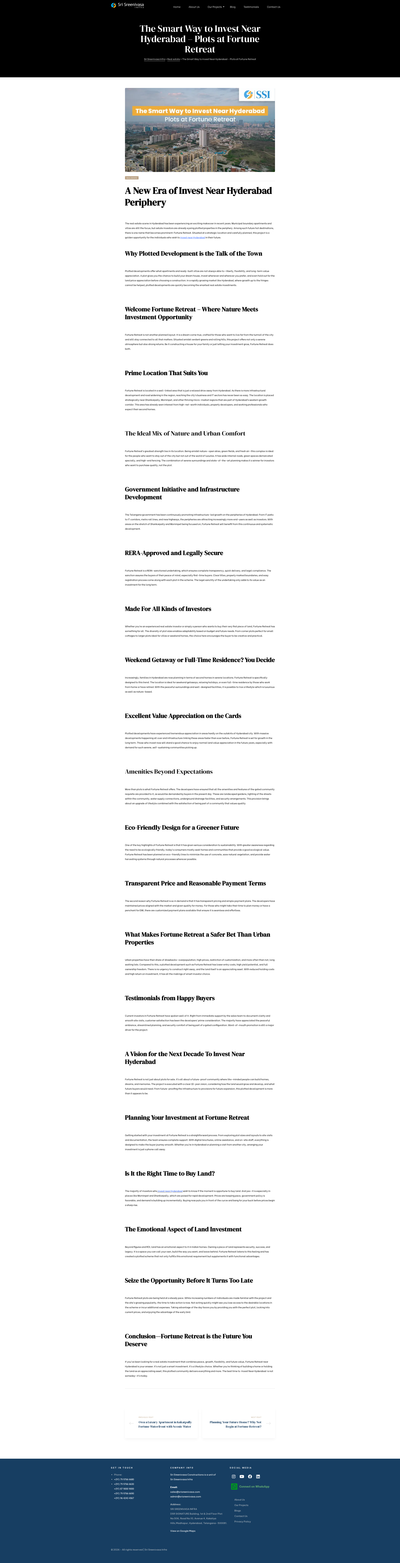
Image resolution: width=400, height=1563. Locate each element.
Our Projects (215, 6)
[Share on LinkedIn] (264, 1395)
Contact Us (273, 6)
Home (176, 6)
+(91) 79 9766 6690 (124, 1493)
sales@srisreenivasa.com (185, 1491)
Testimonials (251, 6)
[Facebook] (250, 1476)
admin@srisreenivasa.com (185, 1496)
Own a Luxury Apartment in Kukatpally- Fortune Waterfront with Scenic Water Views (161, 1423)
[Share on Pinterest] (273, 1395)
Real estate (132, 178)
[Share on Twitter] (259, 1395)
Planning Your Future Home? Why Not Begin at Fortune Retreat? (238, 1423)
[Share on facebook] (255, 1395)
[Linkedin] (258, 1476)
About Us (194, 6)
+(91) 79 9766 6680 (124, 1479)
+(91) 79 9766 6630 (124, 1484)
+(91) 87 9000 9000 (124, 1488)
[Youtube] (242, 1476)
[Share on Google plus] (268, 1395)
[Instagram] (234, 1476)
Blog (232, 6)
